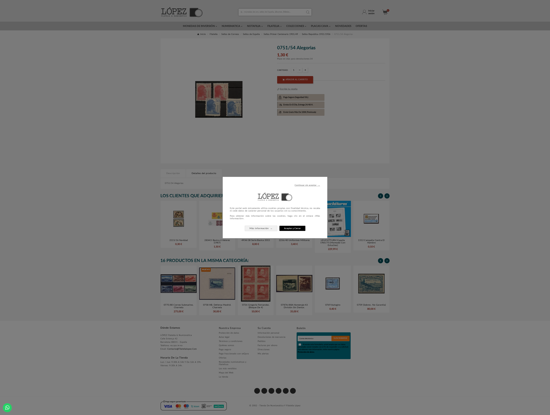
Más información (261, 228)
